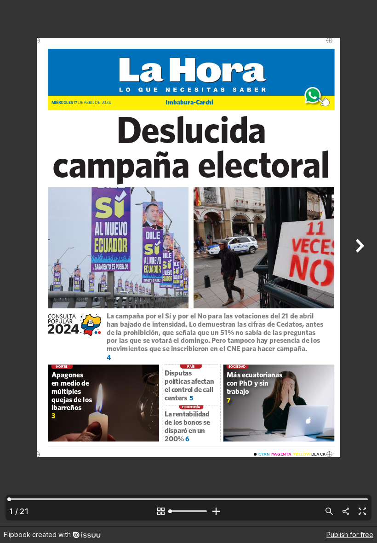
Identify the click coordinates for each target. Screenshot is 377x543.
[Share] (345, 511)
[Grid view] (161, 511)
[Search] (329, 511)
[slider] (188, 511)
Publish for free (349, 534)
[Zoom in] (216, 511)
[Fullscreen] (362, 511)
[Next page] (358, 263)
